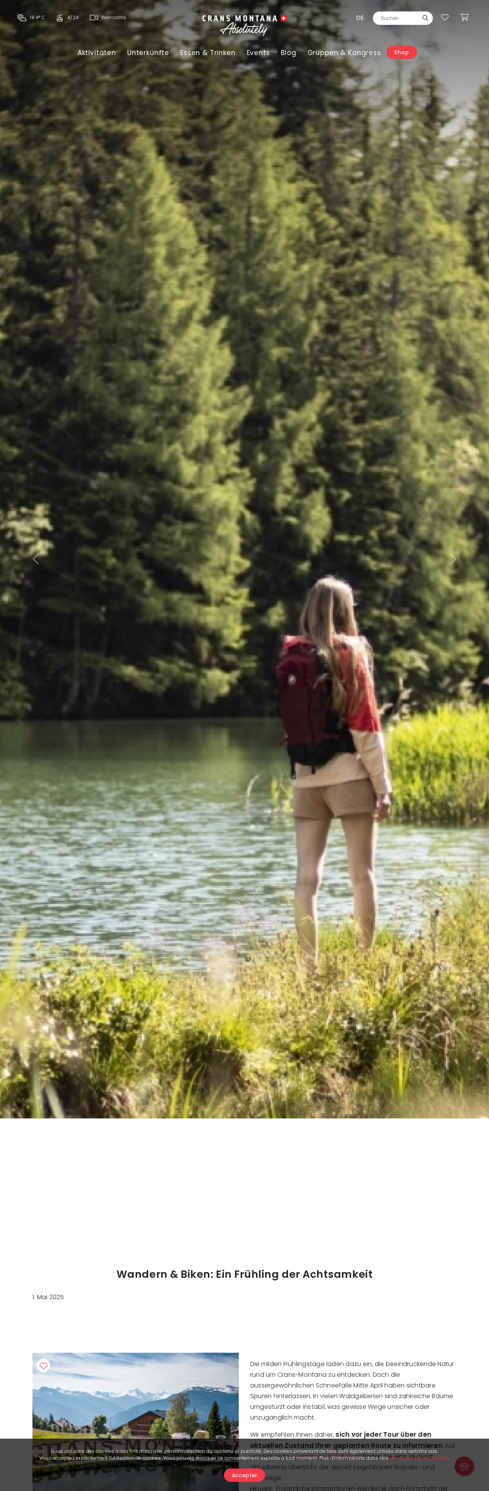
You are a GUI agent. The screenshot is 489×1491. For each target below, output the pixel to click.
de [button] (360, 17)
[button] (36, 559)
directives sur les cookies (419, 1458)
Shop (401, 52)
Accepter (244, 1475)
